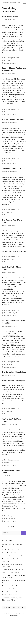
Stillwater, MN (9, 212)
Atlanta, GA (8, 411)
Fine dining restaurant (11, 58)
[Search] (23, 533)
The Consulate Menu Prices (14, 372)
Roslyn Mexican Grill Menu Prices (13, 592)
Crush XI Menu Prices (9, 595)
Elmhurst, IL (8, 364)
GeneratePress (14, 615)
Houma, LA (8, 112)
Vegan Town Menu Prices (10, 572)
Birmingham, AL (9, 519)
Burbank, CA (8, 60)
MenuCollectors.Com (11, 2)
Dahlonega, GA (9, 259)
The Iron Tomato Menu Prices (12, 550)
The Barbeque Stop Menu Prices (12, 569)
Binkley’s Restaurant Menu (13, 119)
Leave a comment (10, 63)
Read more (10, 104)
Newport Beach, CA (10, 313)
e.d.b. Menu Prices (10, 17)
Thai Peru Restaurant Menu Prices (13, 556)
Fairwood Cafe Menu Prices (11, 586)
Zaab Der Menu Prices (9, 589)
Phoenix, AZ (8, 161)
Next (13, 526)
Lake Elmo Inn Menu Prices (13, 168)
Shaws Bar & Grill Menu (10, 553)
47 (9, 526)
